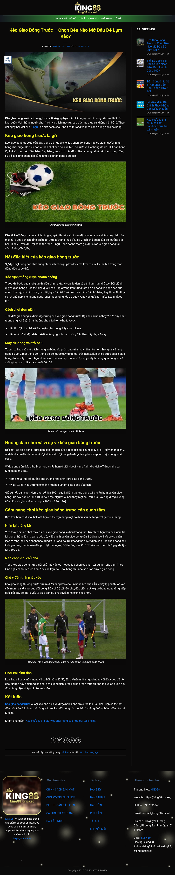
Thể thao (106, 18)
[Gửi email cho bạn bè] (66, 740)
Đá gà (82, 18)
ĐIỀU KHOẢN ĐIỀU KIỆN (60, 805)
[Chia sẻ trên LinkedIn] (78, 740)
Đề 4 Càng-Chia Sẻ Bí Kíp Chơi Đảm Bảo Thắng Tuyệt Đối (158, 86)
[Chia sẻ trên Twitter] (59, 740)
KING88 (9, 818)
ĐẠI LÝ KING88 (55, 821)
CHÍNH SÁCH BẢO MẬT (60, 789)
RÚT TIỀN (96, 813)
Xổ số (117, 18)
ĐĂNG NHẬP (97, 797)
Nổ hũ (72, 18)
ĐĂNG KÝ (96, 789)
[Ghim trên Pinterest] (72, 740)
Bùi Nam (146, 837)
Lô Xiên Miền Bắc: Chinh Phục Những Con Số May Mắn (158, 105)
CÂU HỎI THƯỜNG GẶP (60, 813)
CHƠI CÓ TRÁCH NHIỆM (60, 797)
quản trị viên (82, 46)
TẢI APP (95, 821)
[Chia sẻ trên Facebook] (53, 740)
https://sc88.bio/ (22, 838)
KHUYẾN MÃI (98, 829)
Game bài (93, 18)
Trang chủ (60, 18)
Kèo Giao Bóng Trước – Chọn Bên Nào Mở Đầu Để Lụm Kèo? (158, 45)
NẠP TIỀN (96, 805)
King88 (35, 127)
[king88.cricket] (87, 7)
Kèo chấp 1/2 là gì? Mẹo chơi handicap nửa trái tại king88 (61, 720)
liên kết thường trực (89, 752)
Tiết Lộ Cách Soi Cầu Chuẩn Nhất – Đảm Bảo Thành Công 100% (158, 65)
